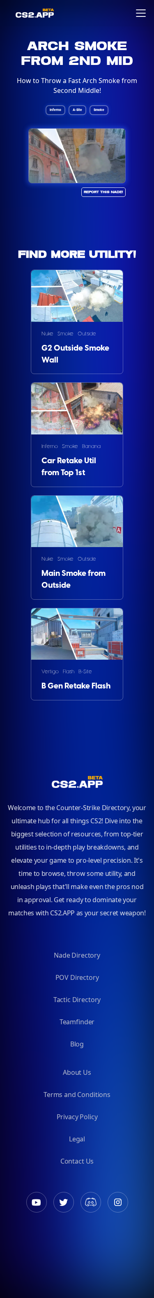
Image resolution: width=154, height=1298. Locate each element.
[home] (12, 13)
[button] (141, 13)
